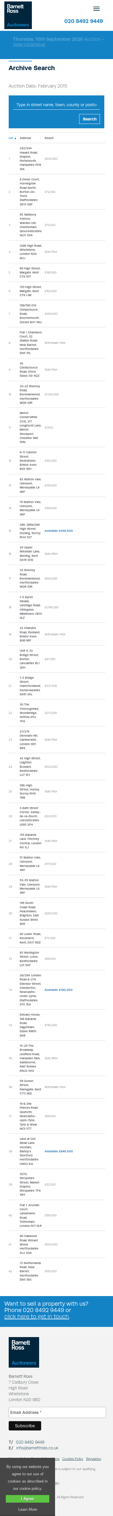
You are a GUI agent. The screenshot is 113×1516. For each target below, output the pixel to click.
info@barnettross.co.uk (37, 1448)
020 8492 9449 (83, 21)
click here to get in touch (36, 1316)
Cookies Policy (72, 1459)
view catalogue (29, 44)
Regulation (93, 1459)
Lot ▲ (13, 138)
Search (90, 119)
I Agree (27, 1499)
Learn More (27, 1509)
